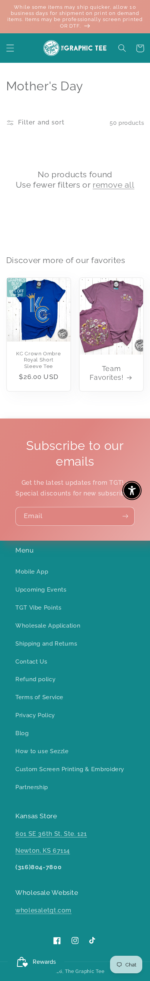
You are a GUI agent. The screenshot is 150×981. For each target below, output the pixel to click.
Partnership (31, 787)
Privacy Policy (35, 715)
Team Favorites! (106, 373)
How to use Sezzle (42, 751)
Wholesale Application (47, 625)
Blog (22, 733)
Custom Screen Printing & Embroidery (69, 769)
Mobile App (31, 571)
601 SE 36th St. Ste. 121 (51, 833)
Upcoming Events (40, 589)
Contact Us (31, 661)
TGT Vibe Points (38, 607)
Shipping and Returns (46, 643)
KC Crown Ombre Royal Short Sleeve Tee (38, 360)
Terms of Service (39, 697)
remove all (113, 185)
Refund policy (35, 679)
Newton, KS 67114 (42, 850)
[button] (10, 48)
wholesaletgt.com (43, 910)
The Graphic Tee (84, 971)
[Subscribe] (125, 516)
